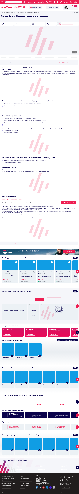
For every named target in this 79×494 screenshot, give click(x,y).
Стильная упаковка (7, 485)
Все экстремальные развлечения (67, 340)
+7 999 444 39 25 (40, 2)
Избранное (66, 2)
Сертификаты (30, 2)
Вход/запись (66, 492)
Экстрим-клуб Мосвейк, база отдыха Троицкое (12, 199)
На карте (59, 24)
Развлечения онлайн (35, 384)
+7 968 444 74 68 (66, 484)
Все (75, 257)
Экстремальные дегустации (60, 385)
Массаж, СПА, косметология (19, 385)
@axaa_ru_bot (65, 480)
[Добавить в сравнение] (16, 262)
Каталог (24, 2)
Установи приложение (41, 483)
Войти (71, 2)
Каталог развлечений (7, 476)
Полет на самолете (48, 384)
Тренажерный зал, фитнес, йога (6, 385)
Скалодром (19, 357)
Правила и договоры (25, 485)
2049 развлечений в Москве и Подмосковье (22, 243)
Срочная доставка (36, 7)
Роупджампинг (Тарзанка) (5, 453)
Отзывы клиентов (24, 478)
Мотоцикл (32, 357)
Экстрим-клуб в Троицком (67, 24)
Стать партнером (24, 483)
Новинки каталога (53, 7)
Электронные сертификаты (8, 483)
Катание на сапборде (8, 275)
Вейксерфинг (5, 357)
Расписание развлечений (8, 478)
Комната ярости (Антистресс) (61, 453)
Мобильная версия (26, 492)
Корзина (75, 2)
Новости (22, 476)
